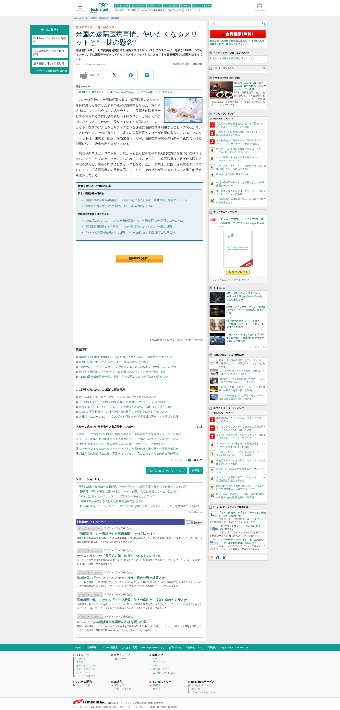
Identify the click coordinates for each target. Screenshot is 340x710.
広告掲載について (194, 647)
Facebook (217, 557)
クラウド (81, 658)
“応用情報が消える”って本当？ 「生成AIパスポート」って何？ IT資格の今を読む (245, 323)
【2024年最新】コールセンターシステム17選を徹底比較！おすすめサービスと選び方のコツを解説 (139, 506)
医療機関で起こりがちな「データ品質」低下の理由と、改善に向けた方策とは (132, 600)
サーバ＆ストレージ (87, 665)
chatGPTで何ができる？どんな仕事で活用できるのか (111, 501)
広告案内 (104, 706)
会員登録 (92, 647)
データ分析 (159, 662)
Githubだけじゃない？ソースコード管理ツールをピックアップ (117, 496)
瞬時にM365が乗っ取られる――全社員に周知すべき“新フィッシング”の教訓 (250, 86)
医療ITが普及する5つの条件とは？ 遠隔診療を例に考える (121, 206)
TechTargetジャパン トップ (166, 470)
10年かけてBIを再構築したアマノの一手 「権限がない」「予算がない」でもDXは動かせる (242, 363)
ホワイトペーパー (200, 685)
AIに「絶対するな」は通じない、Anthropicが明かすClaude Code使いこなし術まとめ (245, 296)
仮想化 (79, 662)
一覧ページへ (259, 347)
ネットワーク (83, 672)
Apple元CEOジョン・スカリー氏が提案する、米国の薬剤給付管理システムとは (134, 220)
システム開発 (83, 685)
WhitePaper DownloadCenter (194, 522)
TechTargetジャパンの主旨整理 (49, 40)
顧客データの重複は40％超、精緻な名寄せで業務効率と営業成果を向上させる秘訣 (130, 434)
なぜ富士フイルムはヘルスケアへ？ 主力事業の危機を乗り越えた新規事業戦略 (128, 448)
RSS (211, 557)
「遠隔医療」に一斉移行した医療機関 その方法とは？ (116, 533)
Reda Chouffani (181, 63)
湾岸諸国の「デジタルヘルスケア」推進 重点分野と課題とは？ (122, 578)
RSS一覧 (195, 689)
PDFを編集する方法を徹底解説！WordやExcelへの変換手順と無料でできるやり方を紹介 (133, 486)
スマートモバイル (85, 669)
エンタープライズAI (164, 672)
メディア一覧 (80, 706)
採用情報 (172, 706)
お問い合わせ (175, 647)
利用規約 (211, 647)
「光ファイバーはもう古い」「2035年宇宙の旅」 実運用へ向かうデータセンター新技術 (245, 337)
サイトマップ (226, 647)
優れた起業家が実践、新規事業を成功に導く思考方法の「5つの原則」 (122, 443)
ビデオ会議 (146, 92)
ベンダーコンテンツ (224, 68)
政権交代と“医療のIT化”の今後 (232, 174)
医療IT (83, 92)
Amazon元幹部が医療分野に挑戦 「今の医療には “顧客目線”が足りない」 (131, 232)
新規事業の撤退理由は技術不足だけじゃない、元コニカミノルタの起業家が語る (128, 453)
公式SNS (93, 706)
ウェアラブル (165, 92)
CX (154, 665)
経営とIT (119, 685)
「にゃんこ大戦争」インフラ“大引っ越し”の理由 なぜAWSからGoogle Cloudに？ (241, 223)
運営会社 (161, 706)
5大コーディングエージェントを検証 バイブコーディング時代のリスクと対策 (247, 310)
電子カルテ (97, 92)
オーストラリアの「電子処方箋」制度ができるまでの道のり (119, 555)
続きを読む (139, 259)
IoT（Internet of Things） (122, 92)
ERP (155, 658)
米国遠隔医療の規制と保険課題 (48, 52)
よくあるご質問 (129, 647)
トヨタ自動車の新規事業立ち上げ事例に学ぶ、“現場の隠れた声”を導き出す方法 (128, 438)
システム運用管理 (85, 676)
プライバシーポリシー (138, 706)
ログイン (79, 647)
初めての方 (242, 647)
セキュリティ (122, 658)
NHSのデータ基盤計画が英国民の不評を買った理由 (113, 622)
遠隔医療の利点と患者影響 (48, 63)
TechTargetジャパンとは (153, 647)
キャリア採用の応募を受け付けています (233, 58)
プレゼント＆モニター (203, 692)
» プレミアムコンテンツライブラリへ (230, 279)
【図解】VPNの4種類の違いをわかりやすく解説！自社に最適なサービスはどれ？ (129, 491)
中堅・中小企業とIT (125, 689)
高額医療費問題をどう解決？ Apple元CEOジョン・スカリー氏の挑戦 (128, 226)
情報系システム (161, 669)
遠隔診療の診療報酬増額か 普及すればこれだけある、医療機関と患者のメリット (136, 200)
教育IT (156, 689)
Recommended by (179, 460)
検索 (264, 23)
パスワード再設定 (109, 647)
